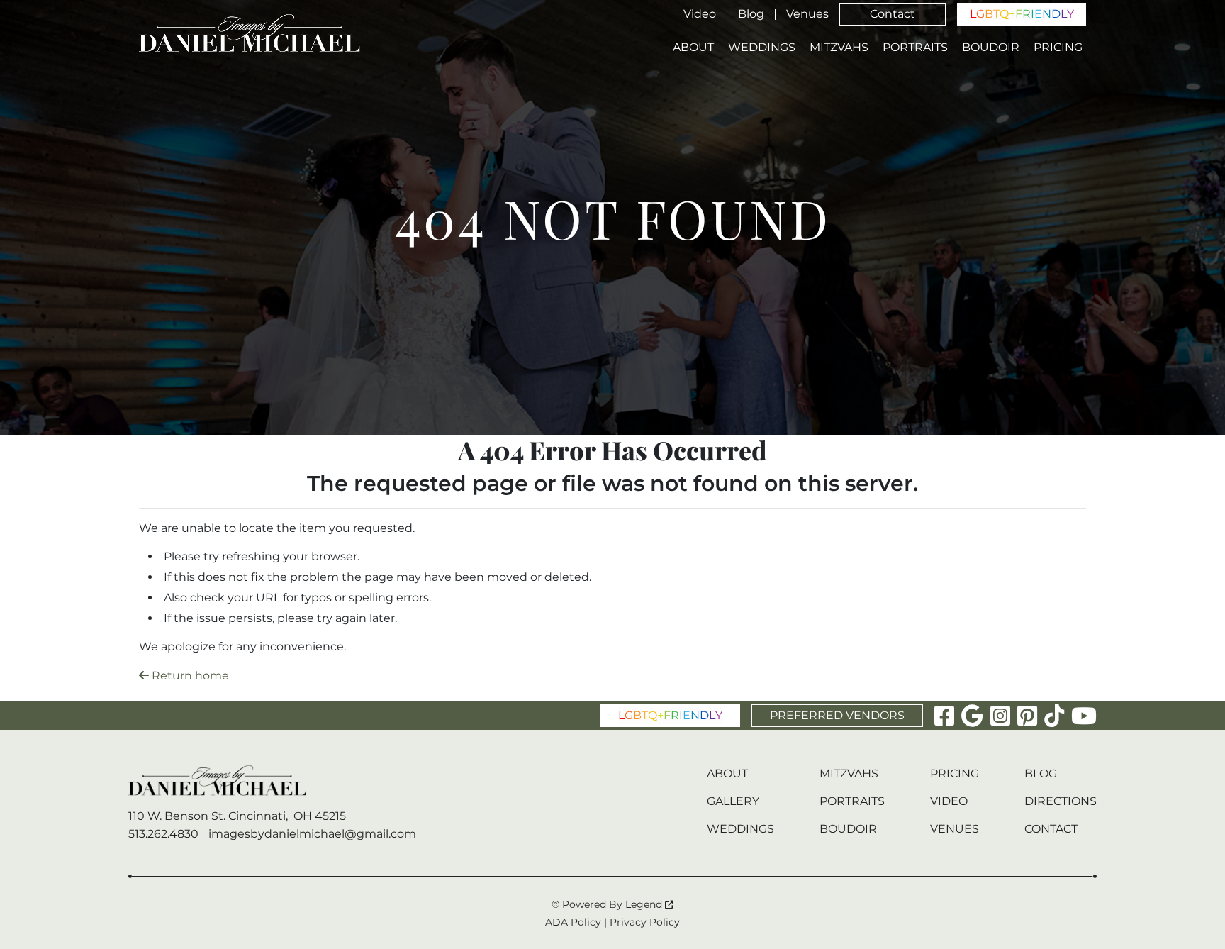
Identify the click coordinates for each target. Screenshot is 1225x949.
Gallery (733, 801)
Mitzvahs (839, 47)
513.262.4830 (163, 833)
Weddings (761, 47)
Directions (1060, 801)
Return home (189, 675)
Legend (645, 904)
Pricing (1058, 47)
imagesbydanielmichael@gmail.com (312, 833)
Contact (892, 14)
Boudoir (990, 47)
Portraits (915, 47)
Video (699, 14)
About (693, 47)
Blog (751, 14)
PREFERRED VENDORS (837, 715)
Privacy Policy (645, 922)
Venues (807, 14)
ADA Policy (573, 922)
